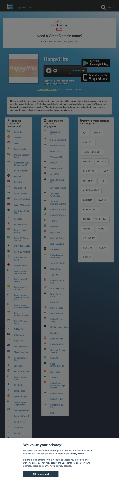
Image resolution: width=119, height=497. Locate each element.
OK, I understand (41, 474)
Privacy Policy (77, 453)
